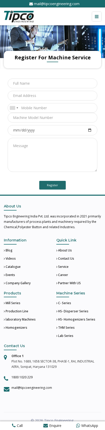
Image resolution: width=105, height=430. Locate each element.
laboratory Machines (20, 319)
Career (62, 275)
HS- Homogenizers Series (76, 319)
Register (52, 185)
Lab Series (65, 336)
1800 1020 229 (22, 377)
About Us (64, 250)
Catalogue (13, 266)
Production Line (16, 311)
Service (63, 266)
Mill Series (12, 303)
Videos (10, 258)
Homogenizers (16, 327)
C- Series (64, 303)
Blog (8, 250)
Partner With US (69, 283)
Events (10, 275)
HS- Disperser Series (72, 311)
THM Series (66, 327)
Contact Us (65, 258)
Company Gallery (18, 283)
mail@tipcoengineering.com (57, 3)
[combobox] (14, 108)
